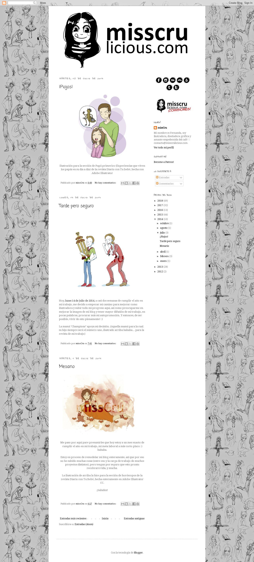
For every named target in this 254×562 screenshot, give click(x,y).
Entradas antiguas (134, 518)
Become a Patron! (164, 162)
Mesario (67, 366)
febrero (164, 256)
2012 (160, 271)
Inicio (105, 518)
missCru (162, 127)
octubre (164, 223)
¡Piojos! (66, 87)
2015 (160, 214)
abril (163, 251)
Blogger (138, 552)
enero (163, 261)
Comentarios (165, 183)
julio (162, 232)
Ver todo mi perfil (164, 147)
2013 (160, 266)
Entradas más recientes (73, 518)
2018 (160, 200)
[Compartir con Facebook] (134, 183)
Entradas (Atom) (84, 524)
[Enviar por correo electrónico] (123, 183)
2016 (160, 210)
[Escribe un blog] (126, 183)
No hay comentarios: (106, 183)
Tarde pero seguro (76, 206)
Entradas (163, 177)
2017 (160, 205)
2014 (160, 219)
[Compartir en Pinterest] (138, 183)
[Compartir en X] (130, 183)
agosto (164, 228)
